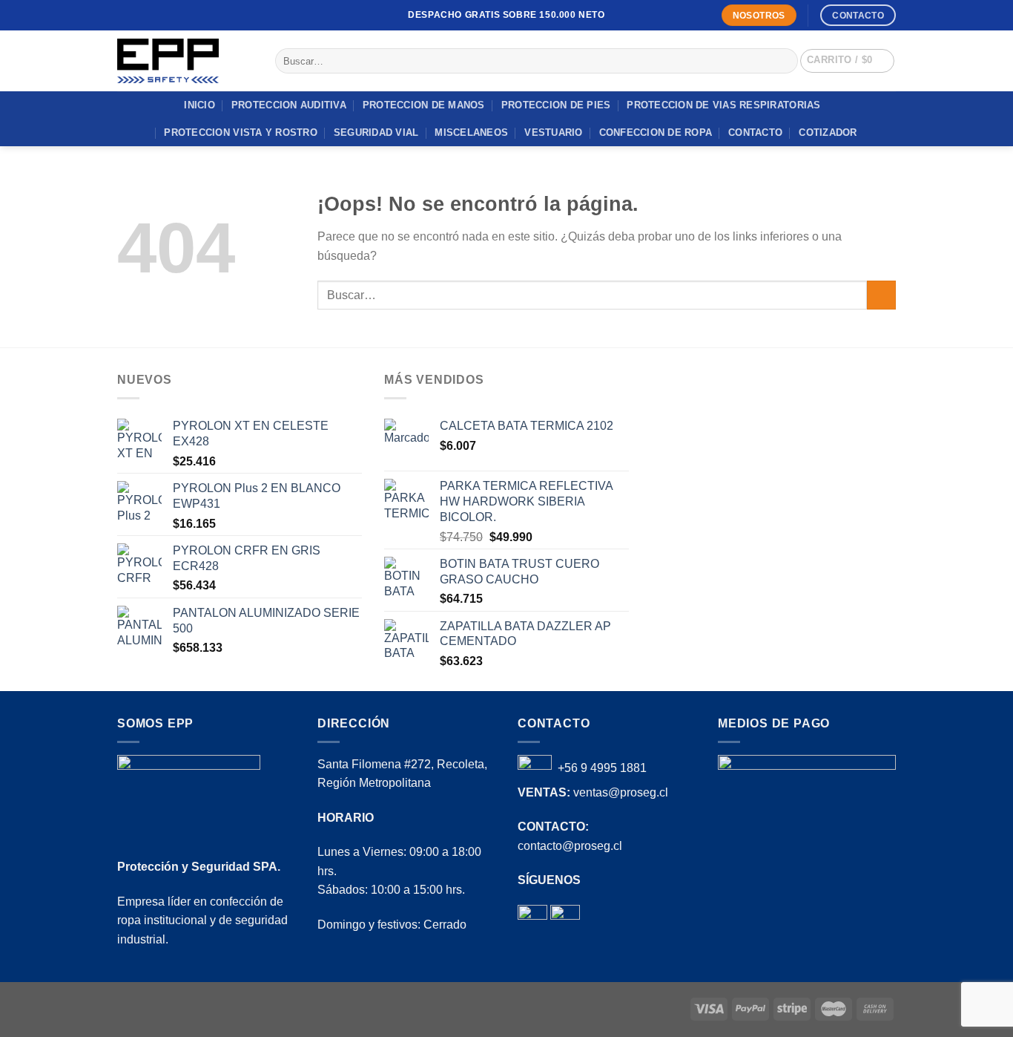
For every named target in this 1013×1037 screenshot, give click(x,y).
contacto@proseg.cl (570, 846)
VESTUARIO (553, 132)
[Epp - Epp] (185, 60)
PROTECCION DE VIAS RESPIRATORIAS (723, 105)
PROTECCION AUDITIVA (288, 105)
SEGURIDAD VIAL (376, 132)
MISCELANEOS (471, 132)
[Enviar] (784, 60)
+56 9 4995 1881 (602, 768)
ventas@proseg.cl (620, 792)
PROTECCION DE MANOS (424, 105)
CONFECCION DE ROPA (656, 132)
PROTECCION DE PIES (556, 105)
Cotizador (828, 132)
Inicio (199, 105)
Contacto (755, 132)
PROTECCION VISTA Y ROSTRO (240, 132)
